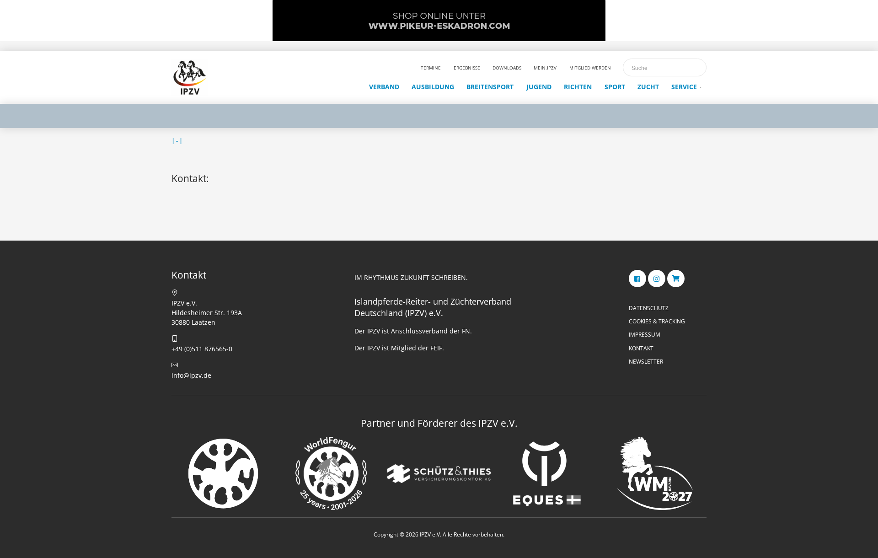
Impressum (644, 334)
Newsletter (646, 361)
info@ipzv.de (191, 375)
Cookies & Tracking (657, 321)
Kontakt (641, 348)
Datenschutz (649, 308)
